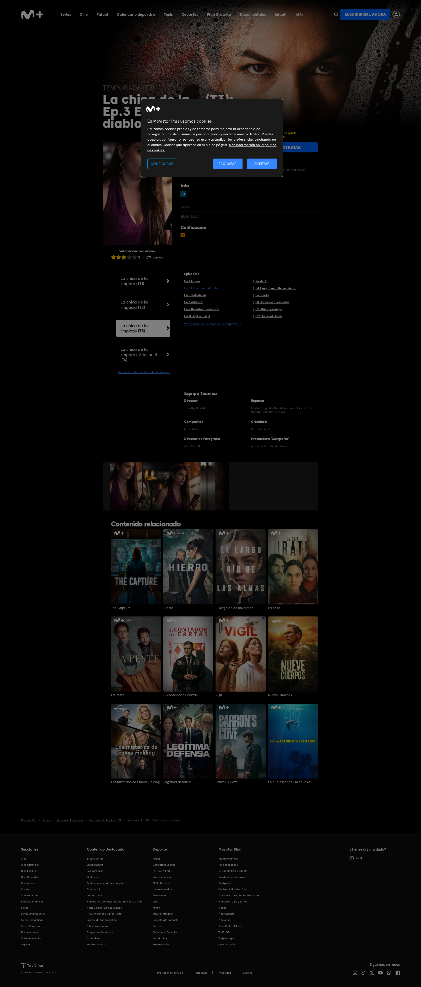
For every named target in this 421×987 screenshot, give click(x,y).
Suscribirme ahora (365, 14)
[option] (126, 486)
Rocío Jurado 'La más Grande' (105, 907)
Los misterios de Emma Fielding (135, 782)
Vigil (219, 695)
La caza (274, 608)
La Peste (118, 695)
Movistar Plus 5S (96, 944)
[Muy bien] (134, 257)
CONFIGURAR (162, 164)
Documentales (253, 14)
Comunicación (226, 944)
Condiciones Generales (232, 877)
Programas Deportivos (100, 932)
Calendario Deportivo (165, 932)
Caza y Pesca (94, 938)
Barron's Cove (227, 782)
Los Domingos (95, 870)
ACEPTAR (262, 164)
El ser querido (95, 858)
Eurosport (158, 926)
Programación (161, 944)
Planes (222, 907)
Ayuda (359, 858)
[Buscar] (336, 14)
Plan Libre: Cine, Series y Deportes (238, 895)
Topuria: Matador (163, 913)
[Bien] (129, 257)
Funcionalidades (228, 864)
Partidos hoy (160, 938)
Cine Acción (28, 883)
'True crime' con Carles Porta (104, 913)
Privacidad (224, 972)
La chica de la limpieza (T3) (134, 328)
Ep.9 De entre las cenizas (201, 309)
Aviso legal (201, 972)
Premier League (162, 877)
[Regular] (123, 257)
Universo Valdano (163, 889)
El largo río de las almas (234, 608)
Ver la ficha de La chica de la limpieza (144, 372)
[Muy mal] (113, 257)
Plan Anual (224, 920)
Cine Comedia (29, 877)
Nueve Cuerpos (280, 695)
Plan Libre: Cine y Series (232, 901)
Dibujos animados (97, 926)
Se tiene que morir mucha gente (106, 883)
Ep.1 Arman (192, 281)
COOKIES (247, 972)
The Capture (121, 608)
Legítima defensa (177, 782)
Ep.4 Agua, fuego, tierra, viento (274, 288)
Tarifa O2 (223, 932)
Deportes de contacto (165, 920)
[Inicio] (32, 14)
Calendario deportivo (136, 14)
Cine (84, 14)
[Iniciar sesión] (396, 14)
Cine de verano (30, 895)
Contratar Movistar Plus (232, 889)
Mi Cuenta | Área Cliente (232, 870)
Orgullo (25, 944)
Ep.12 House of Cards (267, 316)
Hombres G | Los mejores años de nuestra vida (114, 901)
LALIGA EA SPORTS (163, 870)
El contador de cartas (180, 695)
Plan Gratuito (219, 14)
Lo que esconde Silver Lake (289, 782)
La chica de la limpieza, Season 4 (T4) (138, 354)
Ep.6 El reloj (261, 295)
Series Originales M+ (33, 913)
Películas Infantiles (32, 901)
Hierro (168, 608)
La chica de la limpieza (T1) (134, 281)
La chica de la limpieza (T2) (134, 304)
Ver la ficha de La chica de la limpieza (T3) (213, 324)
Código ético (225, 883)
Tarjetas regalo (227, 938)
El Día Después (161, 883)
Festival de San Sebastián (102, 920)
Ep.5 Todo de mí (195, 295)
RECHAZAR (227, 164)
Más (299, 14)
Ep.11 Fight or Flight (197, 316)
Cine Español (29, 870)
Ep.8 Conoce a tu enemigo (271, 302)
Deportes (190, 14)
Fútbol (102, 14)
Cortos (25, 889)
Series (66, 14)
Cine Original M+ (31, 864)
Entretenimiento (31, 938)
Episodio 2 (260, 281)
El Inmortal (93, 889)
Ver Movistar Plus (228, 858)
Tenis (168, 14)
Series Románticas (32, 920)
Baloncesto (159, 895)
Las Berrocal (94, 895)
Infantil (281, 14)
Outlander (93, 877)
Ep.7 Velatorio (193, 302)
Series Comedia (30, 926)
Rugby (156, 907)
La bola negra (95, 864)
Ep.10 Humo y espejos (267, 309)
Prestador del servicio (170, 972)
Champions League (164, 864)
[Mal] (118, 257)
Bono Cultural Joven (230, 926)
